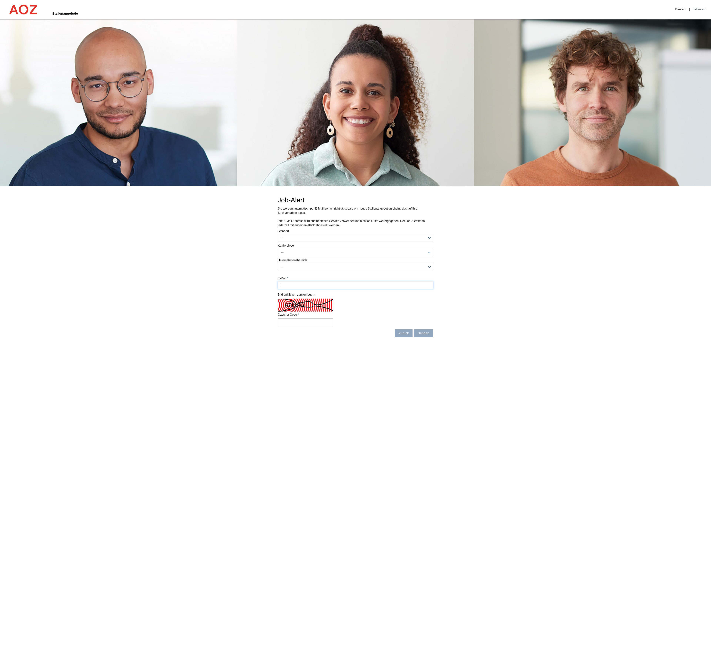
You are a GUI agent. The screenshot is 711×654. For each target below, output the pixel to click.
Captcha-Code (288, 314)
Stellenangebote (65, 13)
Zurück (404, 333)
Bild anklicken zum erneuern (296, 294)
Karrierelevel (286, 245)
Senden (423, 333)
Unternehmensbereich (292, 260)
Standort (283, 231)
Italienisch (699, 9)
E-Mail (283, 278)
